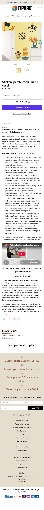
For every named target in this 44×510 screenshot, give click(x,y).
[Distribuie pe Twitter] (4, 319)
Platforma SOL (22, 468)
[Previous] (15, 64)
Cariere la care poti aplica (22, 427)
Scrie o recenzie (7, 338)
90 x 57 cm (6, 95)
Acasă (7, 16)
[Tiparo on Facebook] (18, 415)
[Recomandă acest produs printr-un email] (19, 319)
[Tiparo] (22, 8)
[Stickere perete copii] (22, 41)
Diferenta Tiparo (22, 420)
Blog (22, 434)
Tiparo (9, 490)
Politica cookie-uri (22, 454)
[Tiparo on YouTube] (29, 415)
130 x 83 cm (16, 95)
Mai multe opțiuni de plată (22, 114)
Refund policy (22, 441)
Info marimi (6, 124)
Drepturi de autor (22, 461)
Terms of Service (22, 438)
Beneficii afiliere (22, 431)
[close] (42, 2)
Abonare (35, 408)
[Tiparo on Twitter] (26, 415)
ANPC (22, 464)
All (13, 16)
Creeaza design (30, 283)
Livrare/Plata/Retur (22, 450)
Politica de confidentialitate (22, 457)
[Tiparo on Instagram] (20, 415)
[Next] (28, 64)
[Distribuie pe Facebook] (9, 319)
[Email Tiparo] (14, 415)
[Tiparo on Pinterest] (23, 415)
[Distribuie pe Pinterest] (14, 319)
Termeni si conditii (22, 447)
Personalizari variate (22, 424)
